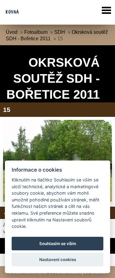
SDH (59, 32)
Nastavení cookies (57, 259)
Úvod (11, 32)
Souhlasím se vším (57, 243)
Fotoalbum (36, 32)
